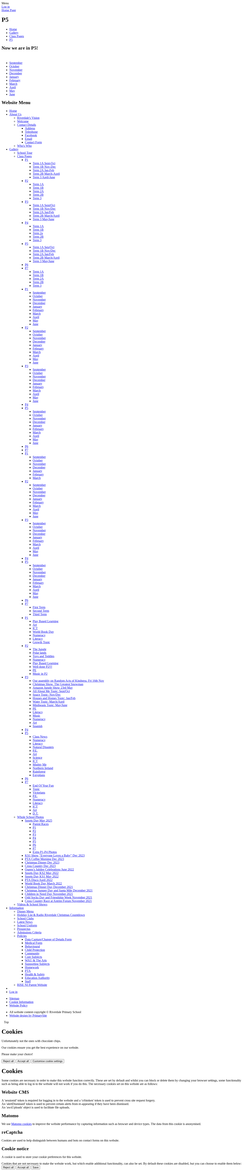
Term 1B (38, 187)
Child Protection (35, 950)
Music (36, 715)
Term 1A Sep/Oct (43, 247)
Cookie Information (21, 1002)
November (15, 69)
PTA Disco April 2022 (39, 880)
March (13, 83)
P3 (26, 201)
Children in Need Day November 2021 (49, 894)
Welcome (23, 121)
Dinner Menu (25, 911)
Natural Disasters (43, 747)
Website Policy (18, 1005)
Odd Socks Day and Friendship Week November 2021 (58, 897)
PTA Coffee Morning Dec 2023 (44, 859)
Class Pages (16, 36)
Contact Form (33, 142)
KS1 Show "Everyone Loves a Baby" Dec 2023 (55, 855)
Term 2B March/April (46, 215)
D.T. (35, 813)
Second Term (41, 610)
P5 (11, 39)
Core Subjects (33, 957)
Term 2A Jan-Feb (43, 170)
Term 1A (38, 184)
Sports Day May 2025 (38, 820)
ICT (35, 628)
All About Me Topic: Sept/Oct (51, 691)
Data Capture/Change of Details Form (48, 939)
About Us (15, 114)
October (14, 66)
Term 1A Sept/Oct (44, 205)
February (14, 80)
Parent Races (41, 824)
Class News (40, 736)
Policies (22, 936)
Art (35, 624)
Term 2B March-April (46, 173)
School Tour (24, 152)
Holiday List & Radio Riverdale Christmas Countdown (51, 915)
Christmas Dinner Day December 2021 (49, 887)
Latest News (24, 922)
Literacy (38, 638)
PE (34, 670)
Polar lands (39, 652)
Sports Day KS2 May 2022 (42, 873)
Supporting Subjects (37, 964)
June (12, 94)
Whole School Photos (30, 817)
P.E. (35, 750)
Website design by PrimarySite (28, 1015)
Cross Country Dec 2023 (40, 866)
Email (28, 138)
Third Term (40, 614)
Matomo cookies (21, 1124)
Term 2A (38, 191)
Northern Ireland (43, 768)
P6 (26, 264)
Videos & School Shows (32, 904)
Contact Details (26, 124)
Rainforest (39, 771)
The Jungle (39, 649)
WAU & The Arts (36, 960)
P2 (26, 180)
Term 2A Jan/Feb (43, 212)
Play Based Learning (45, 621)
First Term (39, 607)
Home (13, 29)
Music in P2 (40, 673)
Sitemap (14, 998)
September (15, 62)
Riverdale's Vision (28, 117)
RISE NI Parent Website (32, 984)
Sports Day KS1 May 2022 (42, 876)
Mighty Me (39, 764)
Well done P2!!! (42, 666)
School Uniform (27, 925)
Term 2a (38, 233)
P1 (26, 159)
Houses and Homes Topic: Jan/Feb (54, 698)
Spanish (37, 726)
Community (32, 953)
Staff (28, 981)
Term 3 (37, 198)
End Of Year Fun (43, 785)
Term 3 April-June (44, 177)
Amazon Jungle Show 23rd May (53, 687)
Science (37, 757)
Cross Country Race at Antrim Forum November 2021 (58, 901)
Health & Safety (35, 974)
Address (30, 128)
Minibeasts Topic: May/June (50, 705)
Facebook (31, 135)
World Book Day (43, 631)
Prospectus (23, 929)
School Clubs (25, 918)
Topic (36, 789)
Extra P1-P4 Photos (45, 852)
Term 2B (38, 194)
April (12, 87)
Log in (6, 6)
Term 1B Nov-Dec (44, 166)
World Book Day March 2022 (43, 883)
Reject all (8, 1061)
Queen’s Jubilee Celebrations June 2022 (49, 869)
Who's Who (24, 145)
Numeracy (39, 635)
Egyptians (39, 775)
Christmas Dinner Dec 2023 (42, 862)
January (14, 76)
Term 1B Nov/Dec (44, 208)
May (12, 90)
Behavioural (32, 946)
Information (16, 908)
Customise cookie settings (48, 1061)
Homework (32, 967)
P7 (26, 268)
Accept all (23, 1061)
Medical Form (33, 943)
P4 (26, 222)
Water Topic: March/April (48, 701)
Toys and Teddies (43, 656)
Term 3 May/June (43, 219)
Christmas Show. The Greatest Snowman (58, 684)
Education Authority (37, 977)
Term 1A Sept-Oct (44, 163)
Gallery (13, 32)
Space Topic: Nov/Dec (47, 694)
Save (36, 1167)
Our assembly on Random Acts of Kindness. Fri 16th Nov (68, 680)
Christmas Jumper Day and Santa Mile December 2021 (59, 890)
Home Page (9, 10)
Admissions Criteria (29, 932)
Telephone (31, 131)
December (15, 73)
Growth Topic (41, 642)
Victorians (39, 792)
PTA (28, 970)
